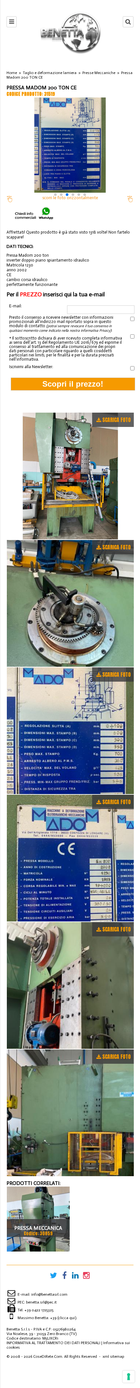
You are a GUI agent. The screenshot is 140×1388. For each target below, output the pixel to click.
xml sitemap (113, 1356)
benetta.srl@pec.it (41, 1302)
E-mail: (15, 306)
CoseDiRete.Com (47, 1356)
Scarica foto (116, 420)
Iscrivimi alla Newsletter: (31, 367)
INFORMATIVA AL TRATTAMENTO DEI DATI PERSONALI (53, 1343)
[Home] (70, 32)
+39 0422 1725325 (38, 1310)
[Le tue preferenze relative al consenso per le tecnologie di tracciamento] (128, 1376)
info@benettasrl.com (49, 1294)
